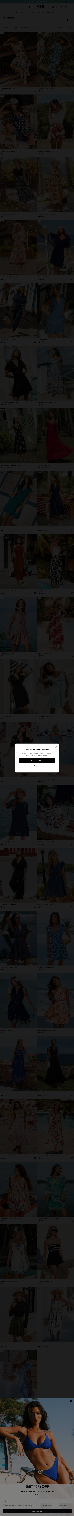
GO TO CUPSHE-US (37, 760)
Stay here (37, 766)
